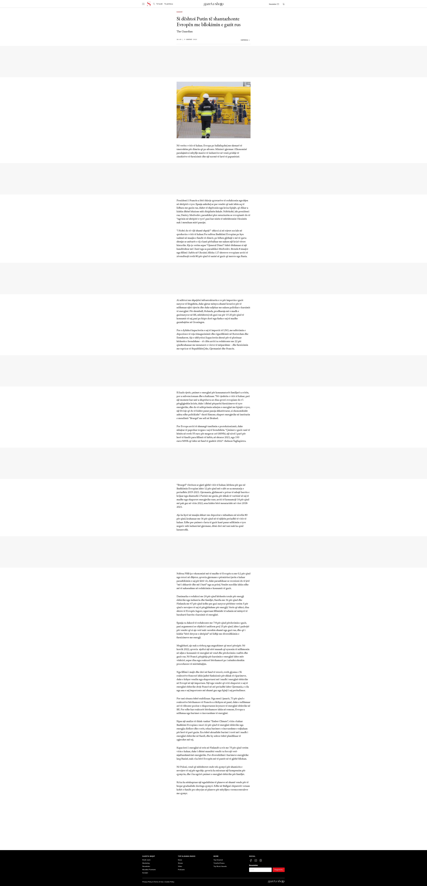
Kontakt (145, 873)
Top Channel (218, 860)
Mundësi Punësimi (149, 869)
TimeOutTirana (219, 863)
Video (180, 866)
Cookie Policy (169, 882)
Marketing (146, 863)
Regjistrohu (278, 870)
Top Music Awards (220, 866)
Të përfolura (168, 4)
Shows (180, 863)
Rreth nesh (146, 860)
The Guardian (185, 31)
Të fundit (159, 4)
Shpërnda (244, 40)
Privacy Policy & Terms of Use (152, 882)
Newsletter (146, 866)
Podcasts (181, 869)
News (180, 860)
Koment (179, 12)
